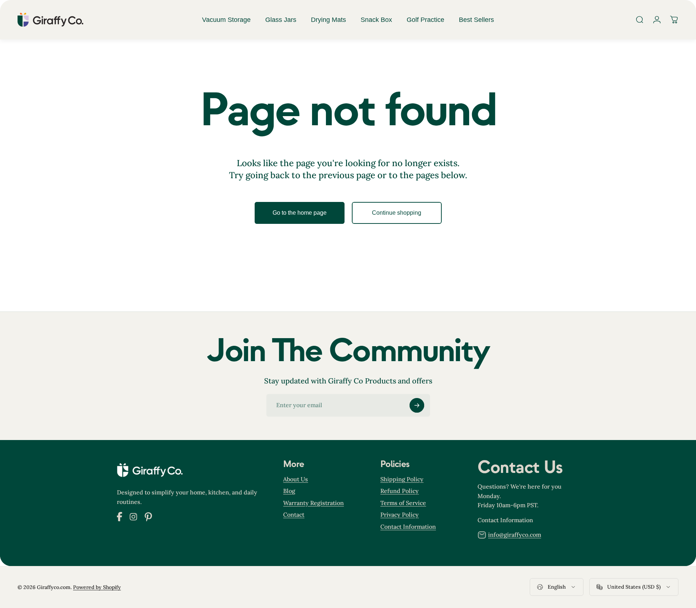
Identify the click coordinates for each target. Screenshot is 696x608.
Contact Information (408, 526)
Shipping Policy (401, 479)
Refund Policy (399, 490)
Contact (293, 514)
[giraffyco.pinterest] (148, 519)
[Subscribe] (417, 405)
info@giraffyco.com (514, 534)
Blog (289, 490)
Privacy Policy (399, 514)
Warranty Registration (313, 502)
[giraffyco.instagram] (133, 518)
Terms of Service (403, 502)
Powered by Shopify (97, 587)
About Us (295, 479)
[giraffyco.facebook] (119, 519)
